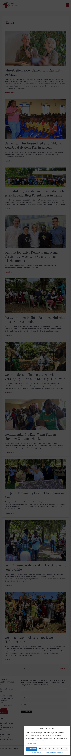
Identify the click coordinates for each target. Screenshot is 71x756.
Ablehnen (42, 748)
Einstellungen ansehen (58, 748)
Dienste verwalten (31, 743)
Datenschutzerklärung (37, 752)
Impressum (60, 752)
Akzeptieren (31, 748)
